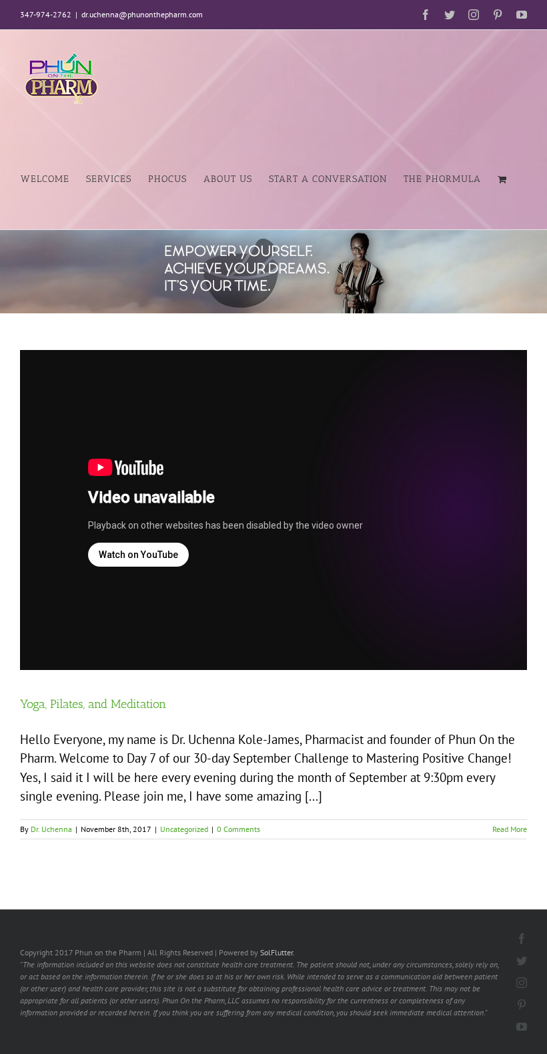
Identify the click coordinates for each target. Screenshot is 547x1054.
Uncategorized (184, 829)
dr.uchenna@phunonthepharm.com (142, 14)
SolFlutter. (277, 952)
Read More (509, 829)
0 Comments (238, 829)
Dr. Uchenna (51, 829)
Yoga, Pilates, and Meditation (93, 704)
